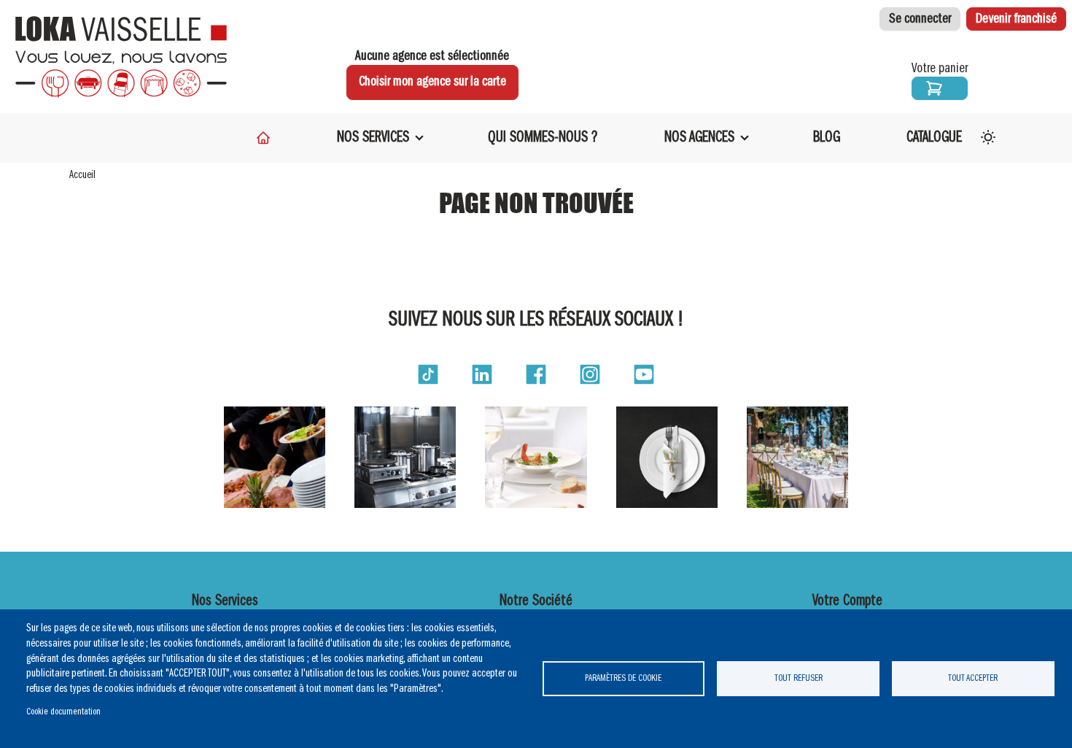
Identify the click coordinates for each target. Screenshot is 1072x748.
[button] (428, 374)
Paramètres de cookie (623, 678)
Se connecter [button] (920, 19)
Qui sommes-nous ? (543, 137)
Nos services (373, 137)
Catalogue (934, 137)
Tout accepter (973, 678)
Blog (826, 137)
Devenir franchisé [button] (1016, 19)
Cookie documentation (63, 712)
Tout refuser (798, 678)
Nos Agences (699, 137)
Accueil (82, 175)
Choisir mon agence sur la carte (432, 82)
